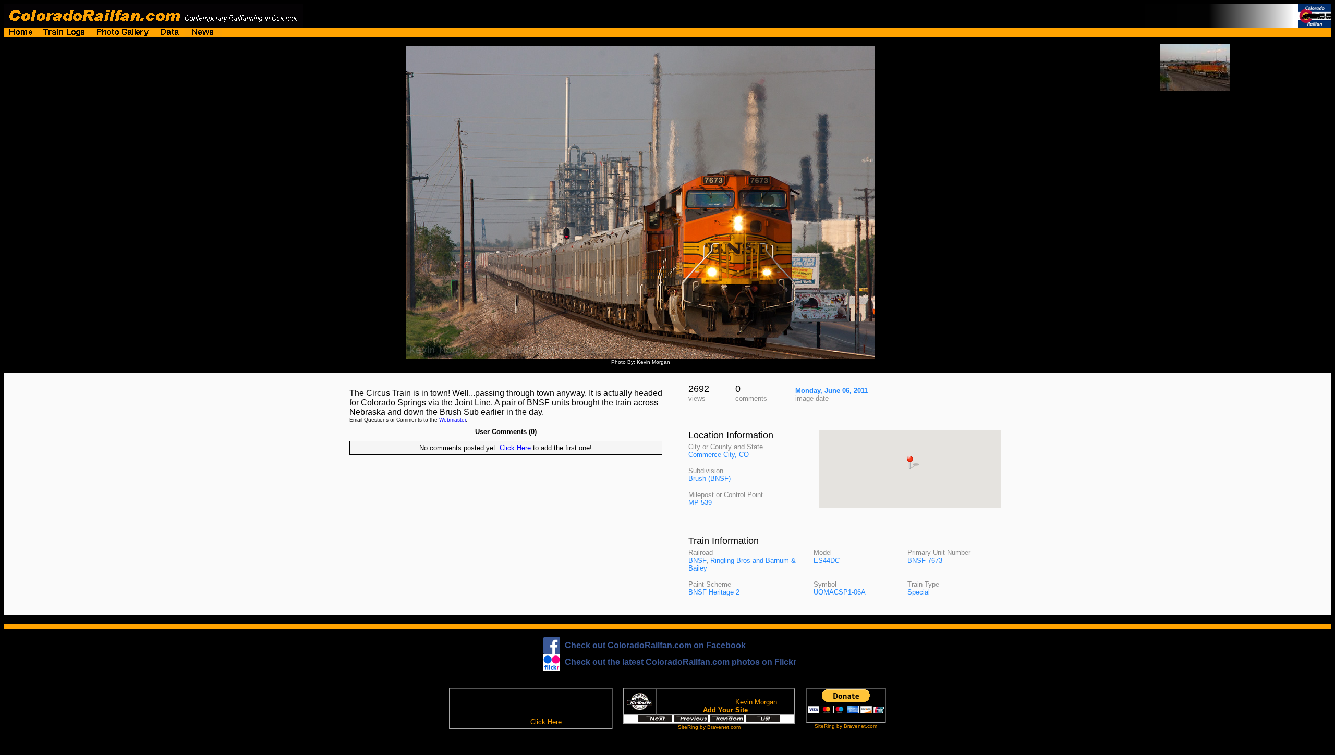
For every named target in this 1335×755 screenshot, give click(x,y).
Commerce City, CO (718, 455)
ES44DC (827, 560)
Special (918, 592)
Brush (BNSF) (709, 478)
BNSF (697, 560)
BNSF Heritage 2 (713, 592)
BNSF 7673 (924, 560)
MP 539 (700, 502)
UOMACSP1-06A (840, 592)
